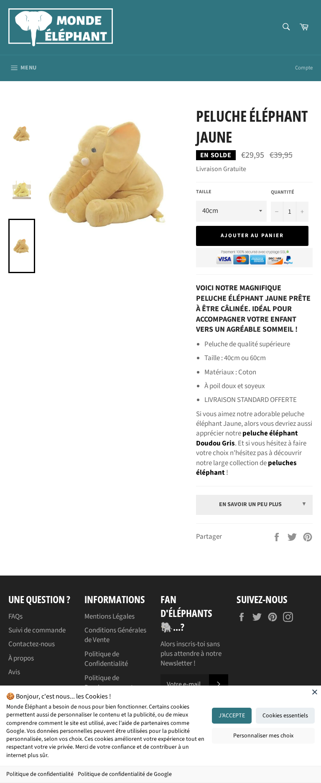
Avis (14, 672)
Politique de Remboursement (108, 683)
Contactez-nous (31, 644)
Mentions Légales (109, 617)
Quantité (282, 192)
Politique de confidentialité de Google (125, 774)
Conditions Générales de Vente (115, 635)
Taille (203, 192)
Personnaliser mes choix (263, 736)
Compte (304, 68)
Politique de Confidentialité (106, 659)
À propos (21, 658)
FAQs (15, 617)
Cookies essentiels (285, 715)
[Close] (314, 692)
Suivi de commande (37, 630)
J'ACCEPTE (232, 715)
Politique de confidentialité (40, 774)
